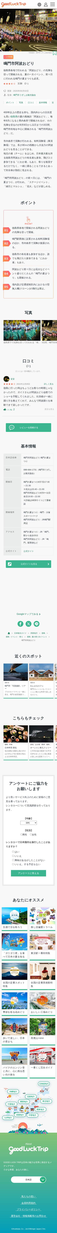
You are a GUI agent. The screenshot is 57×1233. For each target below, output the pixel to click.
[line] (36, 624)
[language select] (39, 4)
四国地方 (34, 633)
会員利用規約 (28, 1203)
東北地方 (46, 1101)
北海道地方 (44, 1084)
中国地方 (11, 1104)
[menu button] (52, 4)
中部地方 (32, 1115)
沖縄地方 (13, 1091)
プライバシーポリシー (28, 1209)
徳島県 (14, 116)
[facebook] (20, 624)
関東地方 (40, 1109)
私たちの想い (28, 1196)
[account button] (46, 4)
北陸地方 (31, 1096)
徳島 (43, 633)
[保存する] (54, 53)
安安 (13, 379)
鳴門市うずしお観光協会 (24, 95)
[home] (13, 4)
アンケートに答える (28, 873)
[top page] (9, 633)
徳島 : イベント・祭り (14, 637)
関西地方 (24, 1102)
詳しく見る (48, 384)
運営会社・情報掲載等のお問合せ (28, 1216)
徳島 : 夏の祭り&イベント (37, 637)
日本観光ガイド (20, 633)
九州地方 (8, 1118)
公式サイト (29, 551)
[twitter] (28, 624)
